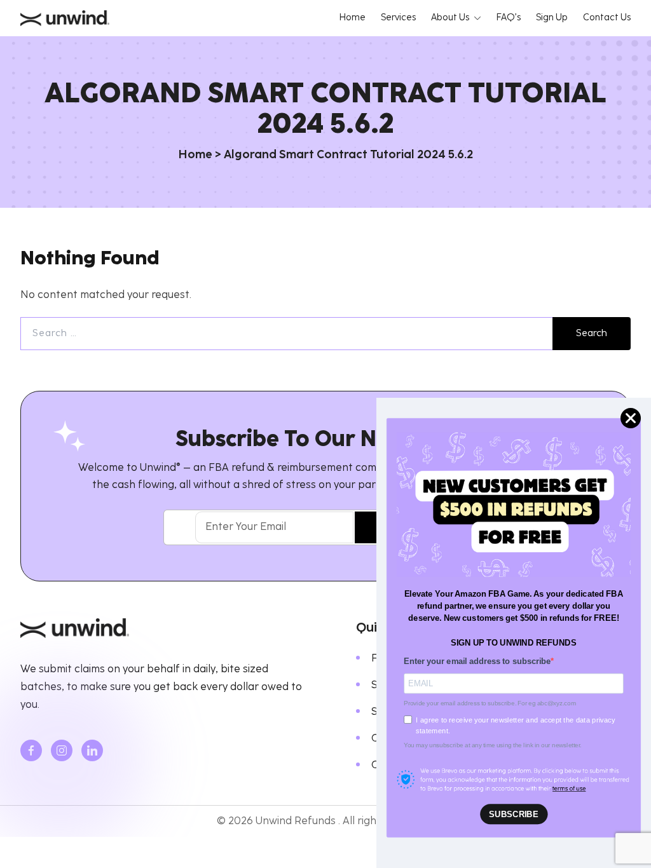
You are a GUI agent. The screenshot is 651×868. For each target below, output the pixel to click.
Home (195, 155)
